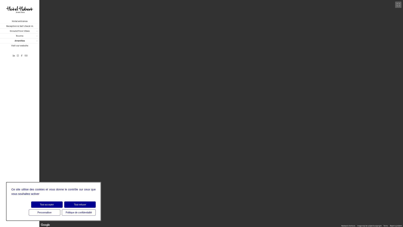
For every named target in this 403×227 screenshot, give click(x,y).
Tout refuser (80, 204)
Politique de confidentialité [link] (79, 212)
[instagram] (18, 55)
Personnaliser (44, 212)
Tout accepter (47, 204)
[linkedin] (14, 55)
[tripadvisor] (26, 55)
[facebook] (22, 55)
